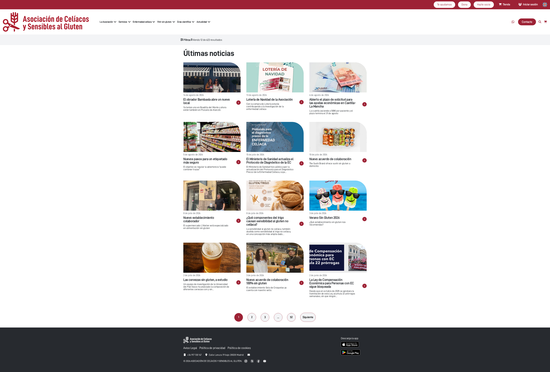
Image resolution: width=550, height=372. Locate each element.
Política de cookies (239, 348)
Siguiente (308, 317)
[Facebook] (259, 361)
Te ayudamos (444, 4)
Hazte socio (483, 4)
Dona (464, 4)
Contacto (527, 21)
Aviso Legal (190, 348)
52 (291, 317)
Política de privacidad (212, 348)
